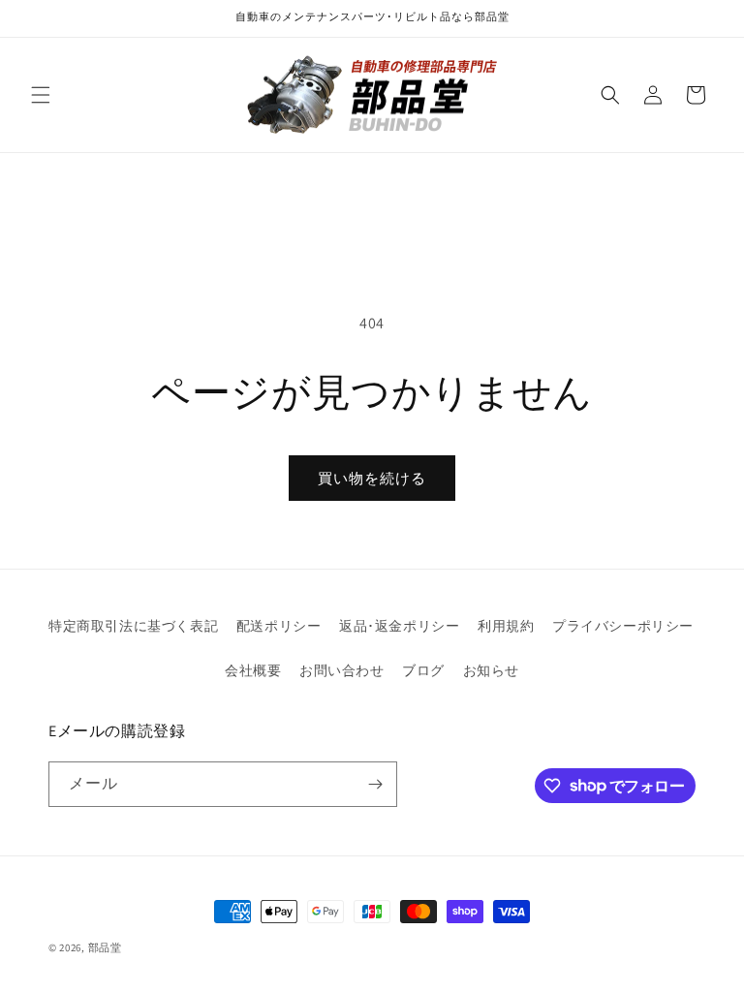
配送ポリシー (279, 626)
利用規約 (506, 626)
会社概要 (253, 670)
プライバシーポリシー (623, 626)
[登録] (375, 784)
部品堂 (105, 947)
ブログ (423, 670)
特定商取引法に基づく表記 (133, 626)
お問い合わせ (342, 670)
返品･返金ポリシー (399, 626)
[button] (40, 95)
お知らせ (491, 670)
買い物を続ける (372, 478)
